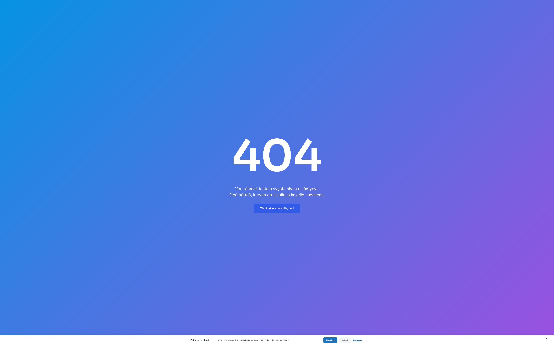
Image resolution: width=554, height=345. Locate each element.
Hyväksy (330, 340)
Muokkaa (357, 340)
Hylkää (344, 340)
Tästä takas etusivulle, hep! (277, 208)
